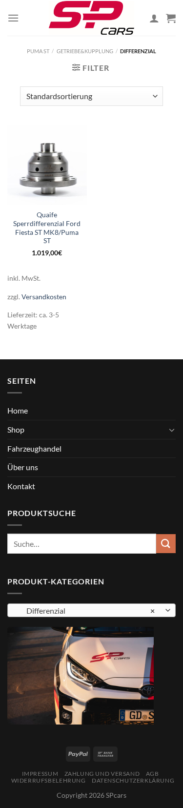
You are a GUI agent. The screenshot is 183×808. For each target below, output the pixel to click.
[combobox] (91, 610)
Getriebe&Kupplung (85, 51)
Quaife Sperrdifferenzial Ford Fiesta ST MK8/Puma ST (47, 228)
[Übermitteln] (166, 543)
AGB (152, 773)
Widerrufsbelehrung (48, 780)
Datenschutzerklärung (133, 780)
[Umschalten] (172, 429)
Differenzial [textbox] (86, 610)
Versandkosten (43, 296)
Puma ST (38, 51)
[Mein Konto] (154, 18)
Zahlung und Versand (102, 773)
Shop (15, 429)
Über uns (22, 467)
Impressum (40, 773)
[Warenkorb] (171, 18)
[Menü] (13, 18)
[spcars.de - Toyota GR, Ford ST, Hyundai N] (92, 17)
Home (17, 410)
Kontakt (21, 486)
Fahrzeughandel (34, 448)
